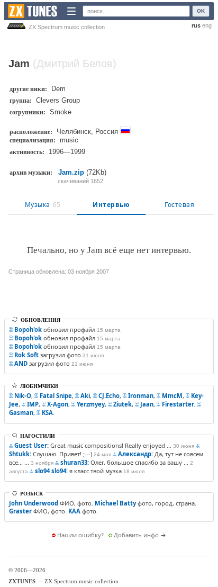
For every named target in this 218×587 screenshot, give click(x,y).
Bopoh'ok (28, 329)
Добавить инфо (136, 535)
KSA (47, 413)
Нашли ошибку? (80, 535)
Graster (20, 511)
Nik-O (22, 396)
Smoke (60, 112)
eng (207, 25)
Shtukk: (20, 454)
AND (21, 363)
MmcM (172, 396)
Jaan (146, 404)
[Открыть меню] (71, 11)
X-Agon (57, 404)
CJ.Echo (109, 396)
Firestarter (178, 404)
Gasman (21, 413)
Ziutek (122, 404)
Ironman (140, 396)
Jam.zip (71, 172)
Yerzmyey (91, 404)
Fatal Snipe (56, 396)
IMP (33, 404)
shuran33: (74, 462)
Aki (85, 396)
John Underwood (33, 503)
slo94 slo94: (51, 471)
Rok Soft (26, 355)
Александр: (135, 454)
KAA (74, 511)
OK (201, 11)
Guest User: (31, 445)
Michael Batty (115, 503)
